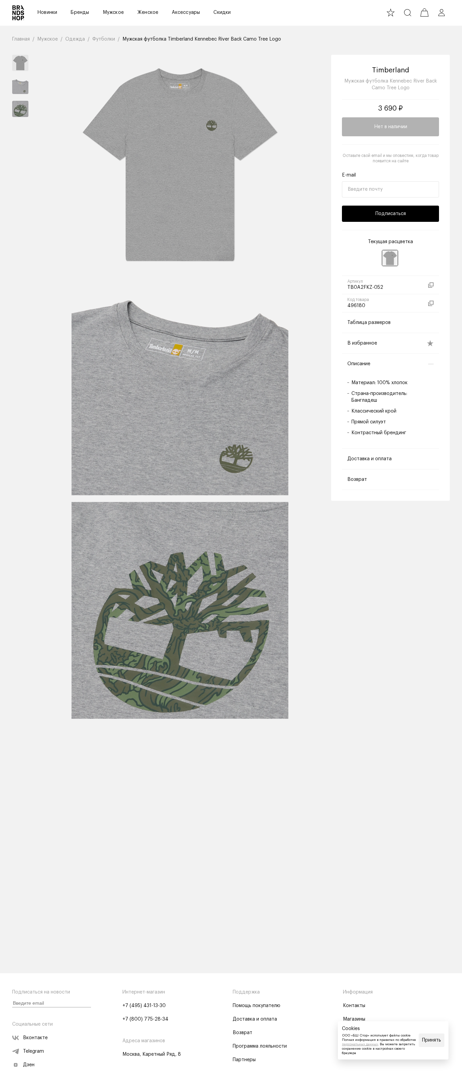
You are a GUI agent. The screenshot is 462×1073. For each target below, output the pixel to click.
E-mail (349, 175)
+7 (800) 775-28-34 (145, 1019)
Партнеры (244, 1059)
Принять (431, 1040)
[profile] (441, 12)
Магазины (354, 1019)
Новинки (47, 12)
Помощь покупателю (256, 1005)
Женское (147, 12)
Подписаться (390, 213)
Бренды (80, 12)
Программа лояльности (260, 1046)
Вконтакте (35, 1037)
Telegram (33, 1051)
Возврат (242, 1032)
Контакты (354, 1005)
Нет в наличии (390, 126)
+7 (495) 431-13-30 (144, 1005)
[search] (407, 12)
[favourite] (390, 12)
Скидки (222, 12)
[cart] (424, 12)
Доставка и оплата (255, 1019)
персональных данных (360, 1044)
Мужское (113, 12)
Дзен (28, 1065)
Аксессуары (186, 12)
